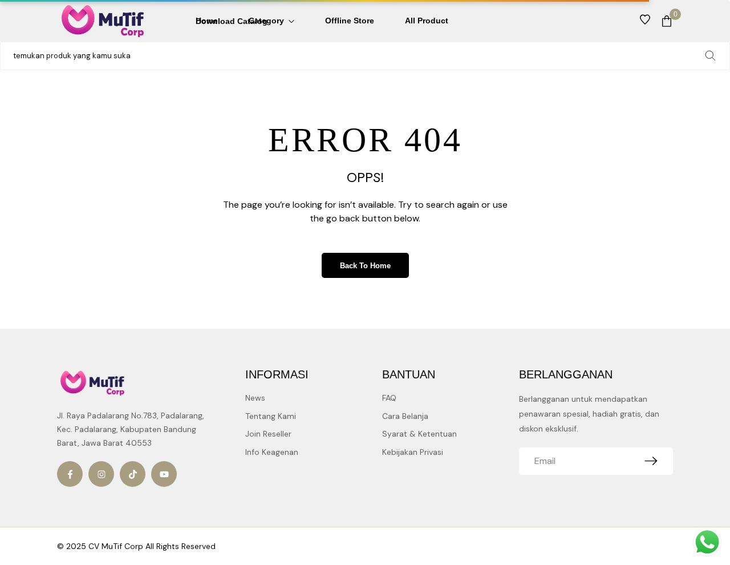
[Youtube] (164, 474)
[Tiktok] (132, 474)
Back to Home (365, 265)
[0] (666, 20)
